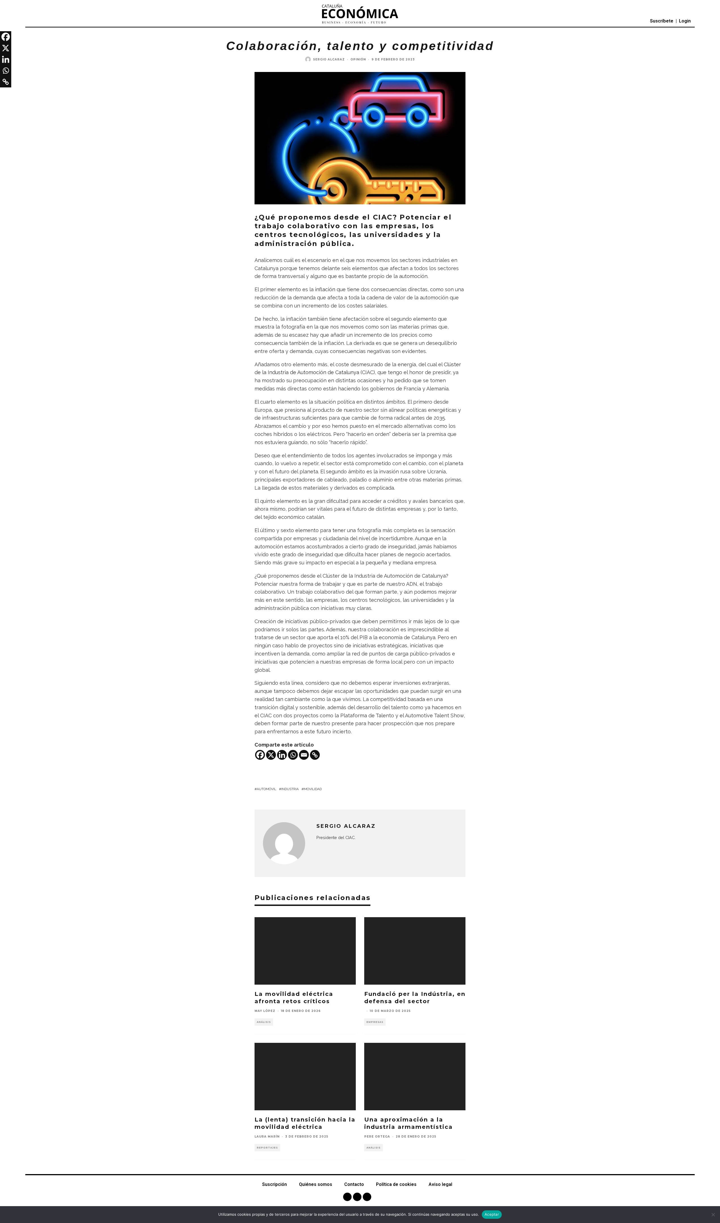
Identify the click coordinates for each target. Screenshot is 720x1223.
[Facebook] (260, 755)
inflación (326, 289)
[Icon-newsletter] (367, 1197)
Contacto (354, 1184)
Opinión (358, 59)
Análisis (264, 1022)
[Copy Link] (315, 755)
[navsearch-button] (42, 21)
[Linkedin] (282, 755)
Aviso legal (440, 1184)
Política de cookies (396, 1184)
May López (265, 1011)
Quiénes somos (315, 1184)
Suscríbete (661, 21)
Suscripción (274, 1184)
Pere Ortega (377, 1136)
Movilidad (313, 789)
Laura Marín (267, 1136)
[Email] (304, 755)
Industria (290, 789)
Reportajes (267, 1147)
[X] (271, 755)
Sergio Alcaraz (329, 59)
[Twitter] (357, 1197)
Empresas (374, 1022)
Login (685, 21)
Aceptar (492, 1214)
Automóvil (266, 789)
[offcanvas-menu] (30, 21)
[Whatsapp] (293, 755)
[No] (713, 1214)
